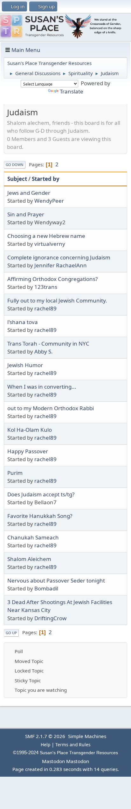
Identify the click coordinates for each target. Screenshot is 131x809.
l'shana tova (22, 322)
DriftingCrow (50, 618)
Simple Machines (87, 736)
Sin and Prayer (25, 214)
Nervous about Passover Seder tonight (56, 580)
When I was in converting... (41, 386)
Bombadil (46, 588)
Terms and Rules (73, 745)
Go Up (11, 632)
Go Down (15, 164)
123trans (45, 286)
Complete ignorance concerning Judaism (58, 257)
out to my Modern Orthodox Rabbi (50, 408)
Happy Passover (27, 451)
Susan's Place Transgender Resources (79, 752)
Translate (71, 91)
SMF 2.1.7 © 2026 (45, 736)
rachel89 (45, 308)
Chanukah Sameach (33, 537)
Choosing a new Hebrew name (46, 235)
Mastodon (53, 761)
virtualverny (49, 243)
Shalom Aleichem (29, 559)
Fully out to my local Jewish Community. (57, 300)
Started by (45, 178)
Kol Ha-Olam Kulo (29, 429)
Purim (15, 472)
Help (45, 745)
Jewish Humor (25, 365)
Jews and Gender (28, 192)
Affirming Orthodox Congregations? (52, 279)
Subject (17, 178)
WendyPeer (49, 200)
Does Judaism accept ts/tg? (40, 494)
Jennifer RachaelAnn (60, 265)
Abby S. (43, 351)
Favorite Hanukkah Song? (39, 515)
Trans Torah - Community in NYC (48, 343)
